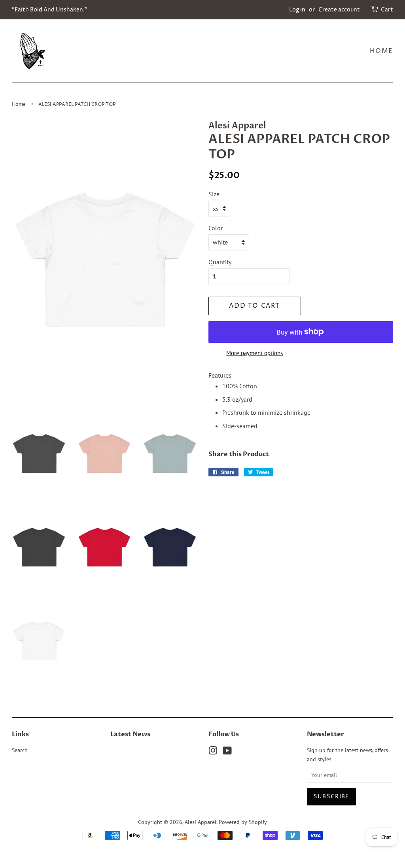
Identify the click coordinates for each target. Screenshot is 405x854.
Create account (339, 9)
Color (215, 228)
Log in (297, 9)
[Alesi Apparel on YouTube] (227, 752)
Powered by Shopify (243, 822)
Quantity (219, 262)
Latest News (130, 734)
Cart (387, 9)
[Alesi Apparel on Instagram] (212, 752)
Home (381, 51)
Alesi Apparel (200, 822)
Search (20, 750)
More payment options (254, 353)
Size (214, 194)
